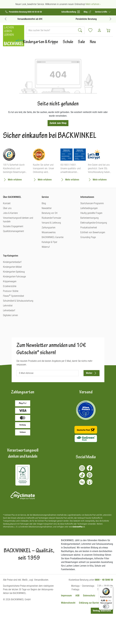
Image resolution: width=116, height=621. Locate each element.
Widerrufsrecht (68, 602)
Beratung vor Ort (50, 213)
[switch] (106, 606)
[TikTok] (82, 475)
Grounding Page (88, 237)
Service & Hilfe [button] (101, 12)
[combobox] (51, 30)
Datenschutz (89, 595)
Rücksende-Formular (51, 217)
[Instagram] (82, 468)
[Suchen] (80, 30)
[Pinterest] (89, 475)
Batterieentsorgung (89, 217)
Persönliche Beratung (86, 19)
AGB (77, 595)
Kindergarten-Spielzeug (14, 271)
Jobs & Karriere (10, 213)
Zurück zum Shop (58, 123)
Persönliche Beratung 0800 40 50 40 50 (25, 12)
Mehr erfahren (15, 179)
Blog (44, 203)
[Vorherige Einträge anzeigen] (5, 18)
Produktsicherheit (88, 227)
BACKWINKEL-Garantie (52, 237)
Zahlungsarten (48, 227)
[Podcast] (89, 482)
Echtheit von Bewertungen (92, 232)
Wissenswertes (49, 232)
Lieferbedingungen (89, 208)
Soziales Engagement (13, 226)
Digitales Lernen (10, 315)
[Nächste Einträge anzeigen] (110, 18)
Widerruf (46, 246)
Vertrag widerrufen (102, 610)
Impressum (66, 595)
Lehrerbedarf (9, 310)
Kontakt (7, 203)
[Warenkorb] (108, 30)
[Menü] (111, 588)
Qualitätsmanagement (13, 231)
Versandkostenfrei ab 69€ (29, 19)
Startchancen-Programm (92, 203)
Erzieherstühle (9, 286)
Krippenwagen (9, 281)
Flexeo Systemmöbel (13, 295)
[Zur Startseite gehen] (13, 35)
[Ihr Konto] (99, 30)
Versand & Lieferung (51, 222)
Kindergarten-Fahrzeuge (14, 276)
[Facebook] (89, 468)
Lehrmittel (7, 305)
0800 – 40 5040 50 (104, 579)
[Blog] (82, 482)
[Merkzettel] (90, 30)
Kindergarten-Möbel (12, 266)
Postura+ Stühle (10, 291)
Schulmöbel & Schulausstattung (18, 300)
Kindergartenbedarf (12, 262)
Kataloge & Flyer (49, 242)
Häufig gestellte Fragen (91, 213)
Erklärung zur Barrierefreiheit (93, 602)
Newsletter (47, 208)
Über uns (7, 208)
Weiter (89, 373)
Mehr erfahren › (93, 4)
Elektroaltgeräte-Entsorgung (93, 222)
